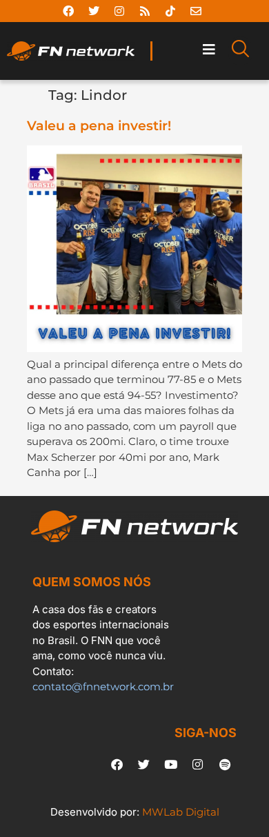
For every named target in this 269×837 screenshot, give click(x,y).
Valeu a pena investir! (99, 126)
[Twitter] (94, 11)
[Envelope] (196, 11)
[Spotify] (225, 764)
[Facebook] (68, 11)
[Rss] (145, 11)
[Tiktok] (170, 11)
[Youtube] (171, 764)
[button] (209, 50)
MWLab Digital (180, 811)
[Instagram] (119, 11)
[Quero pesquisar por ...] (240, 51)
